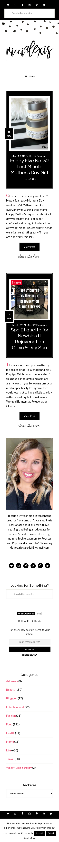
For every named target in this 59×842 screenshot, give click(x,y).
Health (10, 733)
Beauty (10, 689)
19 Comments (40, 156)
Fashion (11, 715)
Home (10, 741)
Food (9, 724)
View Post (29, 246)
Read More (29, 838)
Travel (10, 759)
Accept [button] (39, 833)
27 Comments (40, 325)
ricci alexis (29, 51)
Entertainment (15, 707)
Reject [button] (51, 833)
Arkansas (12, 681)
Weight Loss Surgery (19, 767)
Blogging (11, 698)
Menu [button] (32, 76)
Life (8, 750)
